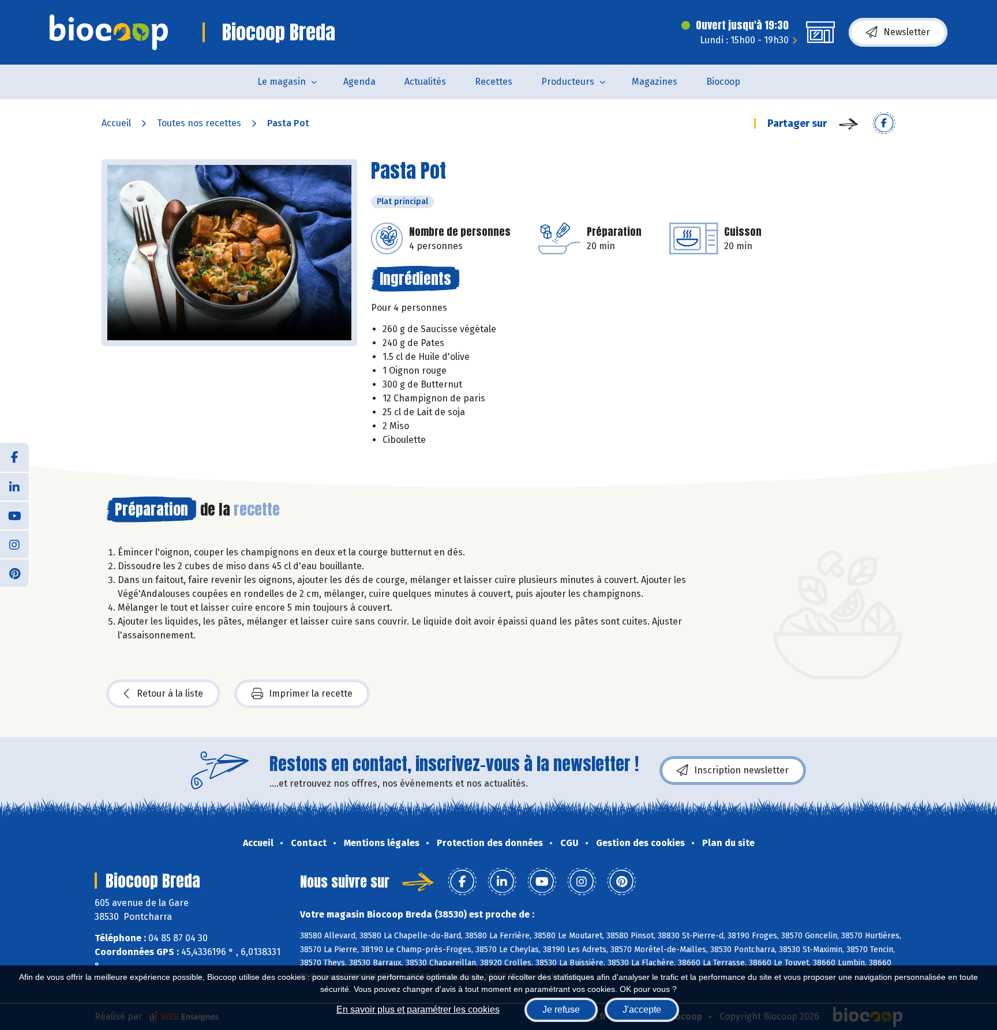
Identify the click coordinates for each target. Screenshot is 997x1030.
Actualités (425, 81)
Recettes (493, 81)
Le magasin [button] (281, 81)
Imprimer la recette (311, 693)
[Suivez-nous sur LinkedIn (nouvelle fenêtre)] (14, 486)
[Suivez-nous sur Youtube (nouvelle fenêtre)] (14, 515)
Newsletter (906, 32)
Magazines (654, 81)
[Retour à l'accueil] (109, 32)
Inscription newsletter (741, 770)
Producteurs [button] (567, 81)
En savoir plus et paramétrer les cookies (418, 1009)
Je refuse (561, 1009)
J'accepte (642, 1009)
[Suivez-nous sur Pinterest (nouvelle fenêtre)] (14, 572)
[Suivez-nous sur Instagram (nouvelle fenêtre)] (14, 543)
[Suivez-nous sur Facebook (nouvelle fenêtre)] (14, 457)
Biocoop (723, 81)
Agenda (359, 81)
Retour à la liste (170, 693)
